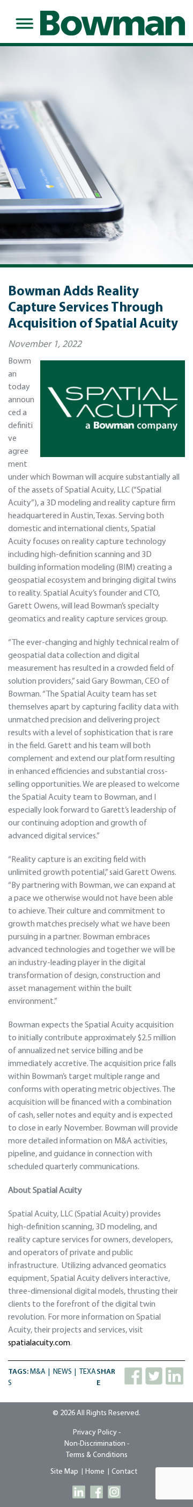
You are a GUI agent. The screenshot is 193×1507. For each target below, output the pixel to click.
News (62, 1372)
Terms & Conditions (97, 1455)
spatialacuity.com (39, 1343)
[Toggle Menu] (22, 24)
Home (95, 1472)
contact (124, 1472)
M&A (38, 1372)
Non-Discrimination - (96, 1444)
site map (64, 1472)
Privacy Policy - (97, 1433)
